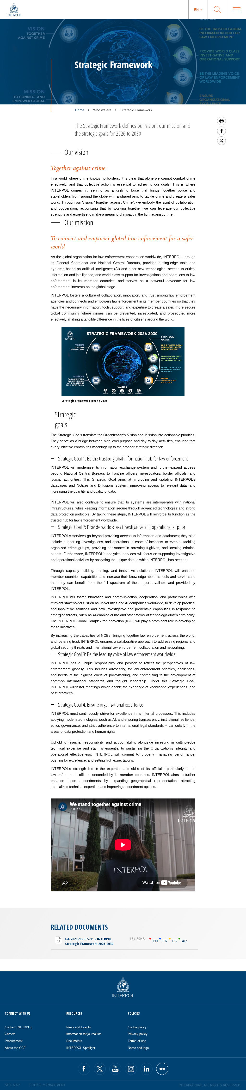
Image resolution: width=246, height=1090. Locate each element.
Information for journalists (84, 1034)
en (196, 10)
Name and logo (138, 1048)
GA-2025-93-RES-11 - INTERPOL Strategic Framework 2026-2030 (89, 941)
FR (165, 941)
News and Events (78, 1027)
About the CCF (15, 1048)
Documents (74, 1041)
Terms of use (137, 1041)
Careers (10, 1034)
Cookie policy (137, 1027)
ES (174, 941)
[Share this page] (221, 131)
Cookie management (47, 1085)
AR (184, 941)
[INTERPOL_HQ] (162, 1069)
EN (155, 941)
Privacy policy (138, 1034)
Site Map (12, 1085)
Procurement (14, 1041)
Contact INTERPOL (18, 1027)
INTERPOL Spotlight (80, 1048)
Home (79, 110)
